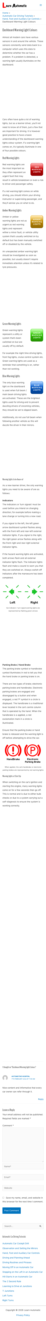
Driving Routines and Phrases (16, 1262)
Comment (8, 1125)
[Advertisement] (23, 93)
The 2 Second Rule (11, 1281)
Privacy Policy (23, 1315)
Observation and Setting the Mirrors (20, 1248)
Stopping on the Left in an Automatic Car (22, 1272)
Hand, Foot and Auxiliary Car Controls (21, 1253)
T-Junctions (8, 1291)
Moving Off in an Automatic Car (17, 1267)
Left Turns (7, 1295)
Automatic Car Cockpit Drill (15, 1243)
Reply (41, 1099)
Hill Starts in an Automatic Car (17, 1276)
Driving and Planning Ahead (16, 1257)
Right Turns (8, 1300)
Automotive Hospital (21, 1076)
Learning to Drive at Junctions (17, 1286)
